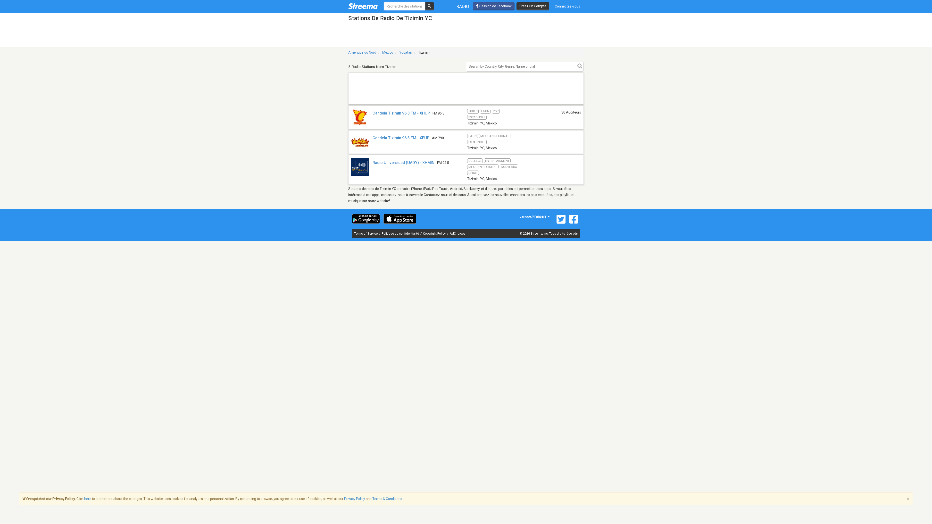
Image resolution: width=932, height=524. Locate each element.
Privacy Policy (354, 499)
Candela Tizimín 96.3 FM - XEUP (401, 138)
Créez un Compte (532, 6)
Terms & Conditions (387, 499)
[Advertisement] (466, 103)
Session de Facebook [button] (495, 6)
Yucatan (405, 52)
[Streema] (363, 6)
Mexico (387, 52)
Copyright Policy (434, 233)
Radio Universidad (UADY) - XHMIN (403, 162)
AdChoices (457, 233)
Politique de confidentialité (401, 233)
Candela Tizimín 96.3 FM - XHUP (401, 113)
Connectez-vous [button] (567, 6)
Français (540, 216)
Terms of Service (366, 233)
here (87, 499)
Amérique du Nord (362, 52)
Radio (463, 6)
